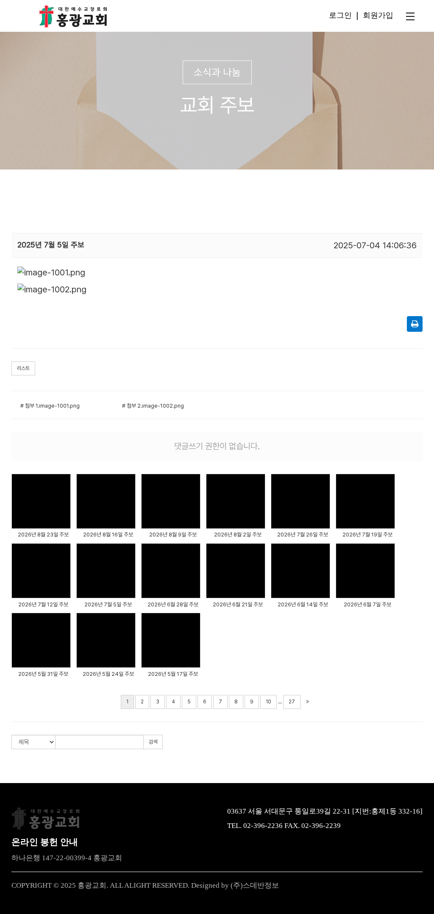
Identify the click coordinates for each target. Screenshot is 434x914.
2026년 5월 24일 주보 (108, 674)
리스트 (23, 368)
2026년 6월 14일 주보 (303, 604)
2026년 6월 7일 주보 (367, 604)
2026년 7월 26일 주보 (302, 534)
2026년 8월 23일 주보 (43, 534)
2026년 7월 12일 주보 (43, 604)
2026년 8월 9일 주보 (173, 534)
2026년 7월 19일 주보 (367, 534)
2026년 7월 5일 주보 (108, 604)
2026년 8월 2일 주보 (238, 534)
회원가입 (378, 15)
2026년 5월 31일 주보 (43, 674)
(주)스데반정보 (255, 885)
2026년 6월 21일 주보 (238, 604)
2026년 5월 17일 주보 (173, 674)
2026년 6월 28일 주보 (172, 604)
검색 (153, 742)
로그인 (340, 15)
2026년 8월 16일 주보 (108, 534)
